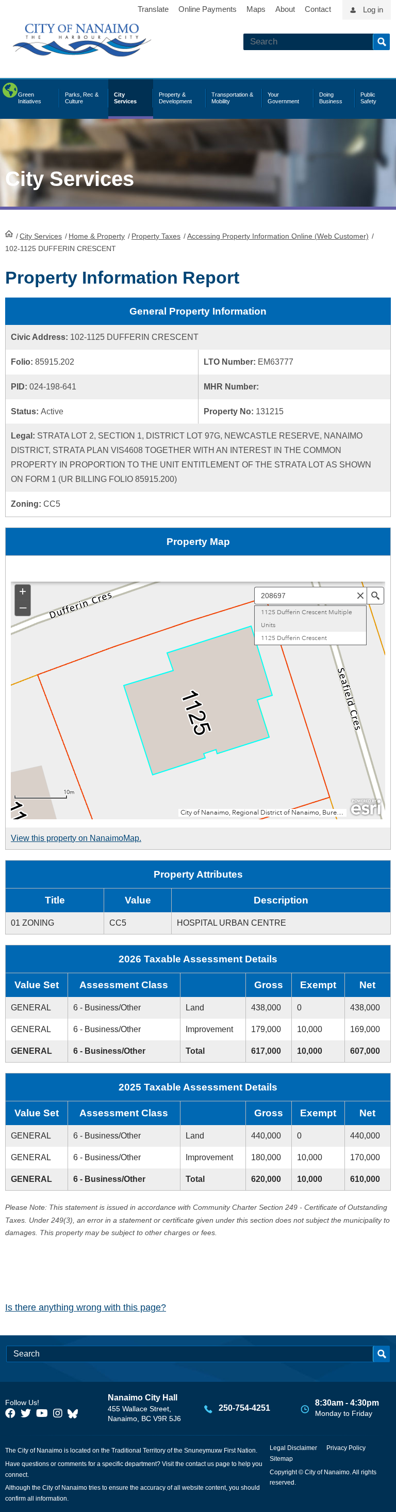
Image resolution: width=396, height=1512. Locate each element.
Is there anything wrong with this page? (85, 1307)
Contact (318, 9)
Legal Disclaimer (293, 1448)
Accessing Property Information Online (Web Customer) (278, 236)
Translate (153, 9)
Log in (373, 9)
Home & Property (97, 236)
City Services (41, 236)
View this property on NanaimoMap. (76, 838)
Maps (256, 9)
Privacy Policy (346, 1448)
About (285, 9)
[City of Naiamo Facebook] (10, 1413)
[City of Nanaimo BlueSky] (75, 1413)
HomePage (9, 233)
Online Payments (207, 9)
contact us (200, 1464)
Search (381, 42)
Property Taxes (155, 236)
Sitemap (281, 1458)
